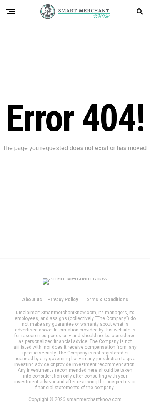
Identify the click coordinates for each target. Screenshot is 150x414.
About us (32, 299)
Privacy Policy (62, 299)
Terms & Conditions (105, 299)
